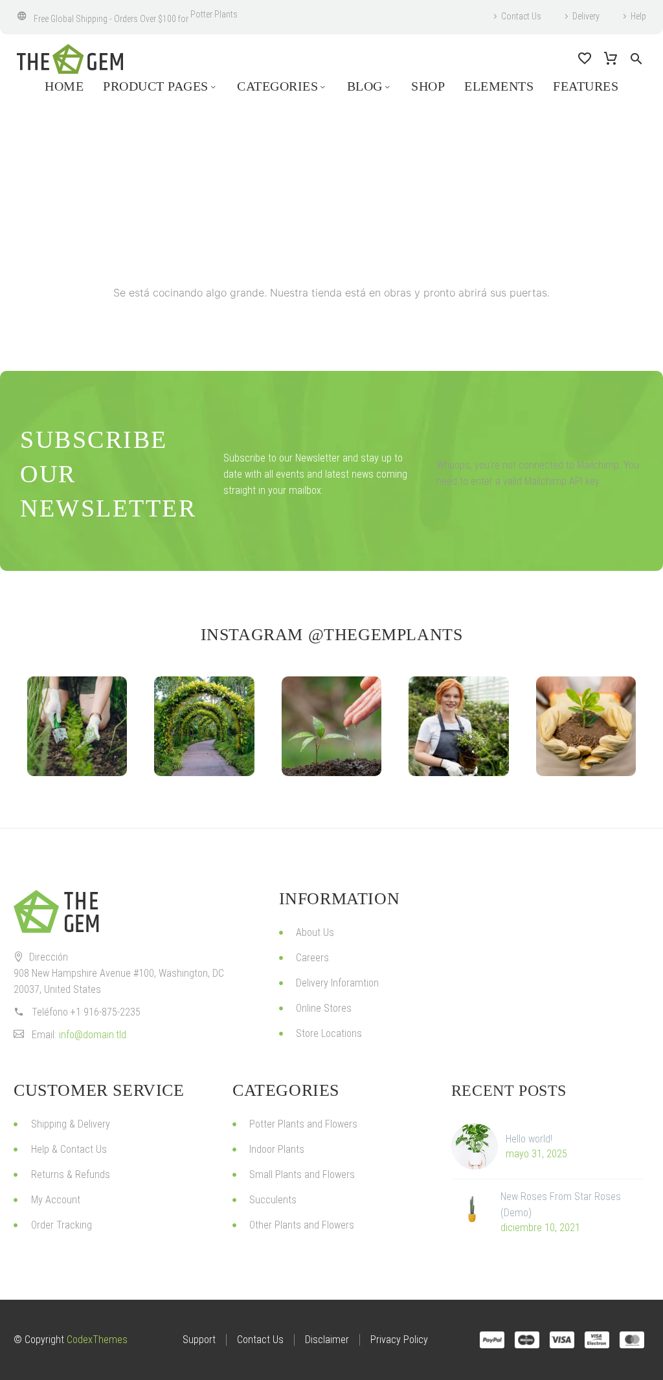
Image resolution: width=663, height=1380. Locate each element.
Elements (499, 86)
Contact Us (521, 16)
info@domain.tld (92, 1035)
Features (585, 86)
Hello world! (529, 1139)
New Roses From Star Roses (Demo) (560, 1204)
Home (64, 86)
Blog (365, 86)
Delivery (586, 16)
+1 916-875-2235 (105, 1012)
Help (638, 16)
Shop (428, 86)
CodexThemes (97, 1339)
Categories (277, 86)
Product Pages (155, 86)
